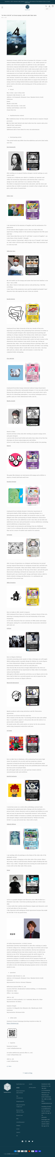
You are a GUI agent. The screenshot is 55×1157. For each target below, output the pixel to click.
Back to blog (28, 1073)
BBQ (17, 1118)
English (47, 8)
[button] (2, 7)
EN (17, 1135)
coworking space (20, 1122)
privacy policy (32, 1087)
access (17, 1128)
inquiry (18, 1132)
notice (17, 1087)
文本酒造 (8, 1153)
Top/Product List (20, 1084)
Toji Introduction (19, 1097)
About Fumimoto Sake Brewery (20, 1091)
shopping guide (20, 1101)
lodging (18, 1125)
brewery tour (19, 1115)
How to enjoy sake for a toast (20, 1111)
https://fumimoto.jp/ (13, 1023)
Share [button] (10, 1066)
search (30, 1084)
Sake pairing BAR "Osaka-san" (20, 1105)
